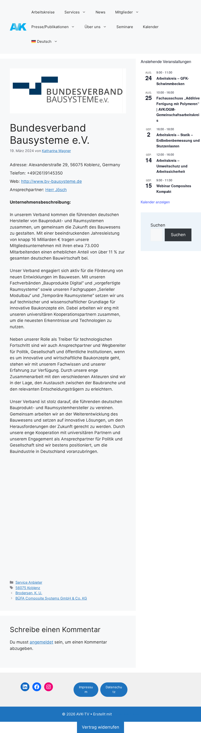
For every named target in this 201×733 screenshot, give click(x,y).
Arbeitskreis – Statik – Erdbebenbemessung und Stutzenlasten (178, 140)
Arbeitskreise (43, 12)
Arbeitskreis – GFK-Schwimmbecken (172, 81)
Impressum (86, 689)
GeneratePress (126, 714)
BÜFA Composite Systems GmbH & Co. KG (51, 598)
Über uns (92, 26)
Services (72, 12)
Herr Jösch (56, 189)
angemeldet (41, 642)
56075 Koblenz (27, 588)
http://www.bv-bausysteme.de (51, 181)
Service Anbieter (28, 582)
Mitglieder (124, 12)
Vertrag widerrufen (100, 727)
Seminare (124, 26)
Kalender (151, 26)
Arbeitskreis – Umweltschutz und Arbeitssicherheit (172, 166)
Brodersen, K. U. (28, 593)
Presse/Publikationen (50, 26)
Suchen (158, 225)
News (100, 12)
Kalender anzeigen (155, 201)
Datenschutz (114, 689)
